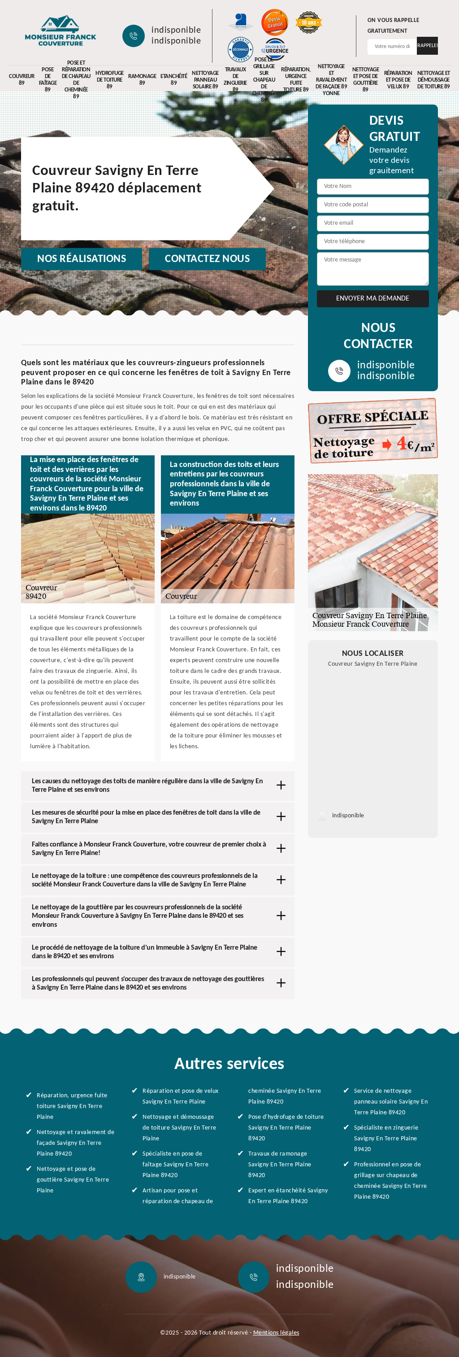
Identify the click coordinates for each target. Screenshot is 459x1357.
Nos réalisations (81, 259)
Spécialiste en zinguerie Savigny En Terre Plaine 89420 (386, 1139)
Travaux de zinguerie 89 (235, 80)
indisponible (176, 30)
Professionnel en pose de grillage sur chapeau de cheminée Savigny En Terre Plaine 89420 (390, 1180)
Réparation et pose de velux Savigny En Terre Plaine (181, 1096)
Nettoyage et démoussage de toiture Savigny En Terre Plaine (180, 1128)
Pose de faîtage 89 (47, 80)
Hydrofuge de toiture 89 (109, 80)
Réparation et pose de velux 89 (398, 80)
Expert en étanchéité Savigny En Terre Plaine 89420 (288, 1196)
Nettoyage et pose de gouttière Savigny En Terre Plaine (73, 1180)
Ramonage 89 (142, 80)
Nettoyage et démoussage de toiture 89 (433, 80)
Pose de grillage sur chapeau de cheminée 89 (264, 80)
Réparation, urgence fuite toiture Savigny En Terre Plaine (72, 1106)
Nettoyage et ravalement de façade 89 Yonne (331, 80)
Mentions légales (276, 1333)
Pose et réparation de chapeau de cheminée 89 (76, 80)
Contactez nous (207, 259)
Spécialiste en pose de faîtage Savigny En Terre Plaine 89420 (175, 1165)
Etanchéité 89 (173, 80)
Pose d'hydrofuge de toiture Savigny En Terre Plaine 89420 (286, 1128)
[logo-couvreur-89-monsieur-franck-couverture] (60, 31)
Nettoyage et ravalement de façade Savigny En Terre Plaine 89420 (75, 1143)
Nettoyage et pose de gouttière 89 (365, 80)
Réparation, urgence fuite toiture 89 (296, 80)
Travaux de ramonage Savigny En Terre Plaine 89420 (280, 1165)
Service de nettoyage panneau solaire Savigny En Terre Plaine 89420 (391, 1102)
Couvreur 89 (21, 80)
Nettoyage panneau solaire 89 (205, 80)
